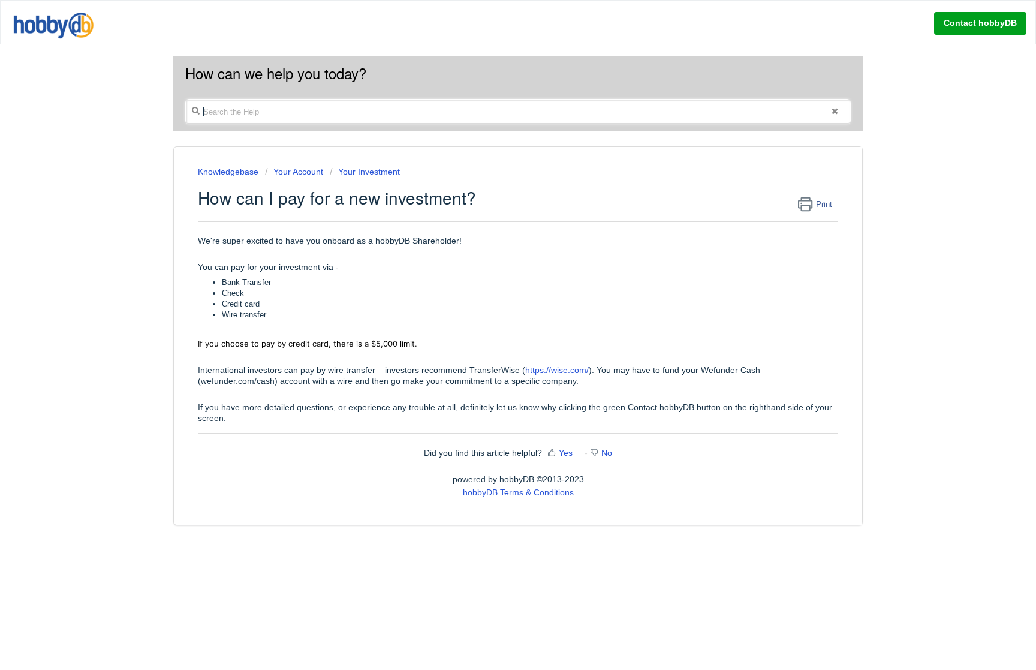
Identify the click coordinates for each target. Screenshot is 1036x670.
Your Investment (369, 171)
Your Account (298, 171)
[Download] (495, 177)
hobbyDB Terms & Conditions (518, 492)
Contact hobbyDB (980, 23)
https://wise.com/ (557, 370)
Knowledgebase (229, 171)
